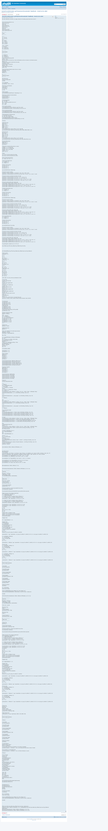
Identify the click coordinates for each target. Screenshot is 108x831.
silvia (6, 12)
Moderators (12, 12)
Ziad (55, 16)
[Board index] (7, 3)
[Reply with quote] (52, 16)
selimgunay (8, 12)
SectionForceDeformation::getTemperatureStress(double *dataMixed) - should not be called (24, 11)
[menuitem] (7, 7)
